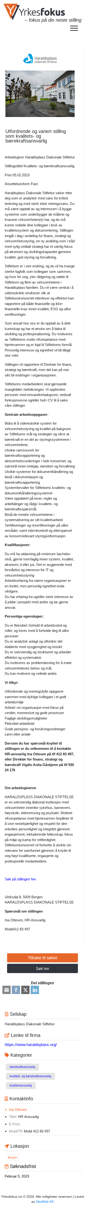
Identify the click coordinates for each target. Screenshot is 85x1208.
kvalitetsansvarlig (21, 1085)
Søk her (42, 969)
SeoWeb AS (45, 1201)
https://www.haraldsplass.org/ (31, 1044)
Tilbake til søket (42, 957)
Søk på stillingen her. (21, 879)
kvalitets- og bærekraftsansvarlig (30, 1076)
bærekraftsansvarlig (22, 1067)
